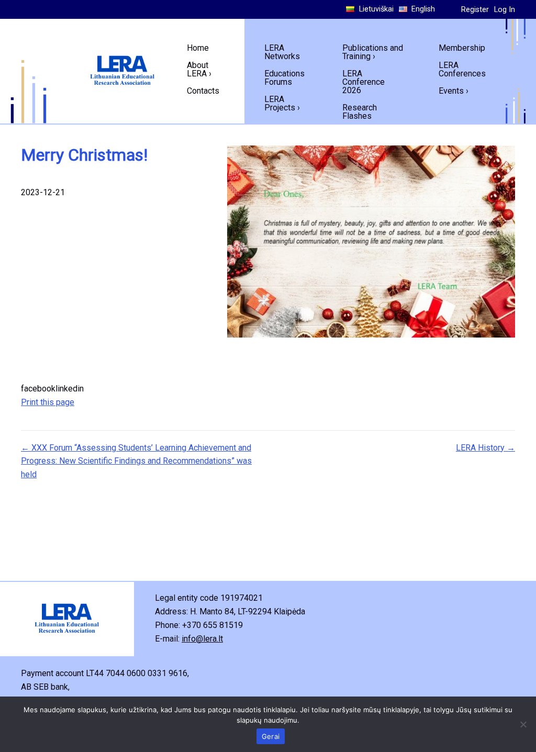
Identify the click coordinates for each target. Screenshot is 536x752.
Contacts (203, 91)
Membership (462, 48)
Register (475, 9)
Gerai (271, 736)
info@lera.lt (202, 639)
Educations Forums (284, 78)
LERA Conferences (462, 69)
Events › (453, 91)
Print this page (47, 402)
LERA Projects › (282, 103)
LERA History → (485, 448)
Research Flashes (359, 112)
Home (198, 48)
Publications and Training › (372, 52)
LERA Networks (282, 52)
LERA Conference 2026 (363, 82)
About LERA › (199, 69)
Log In (504, 9)
